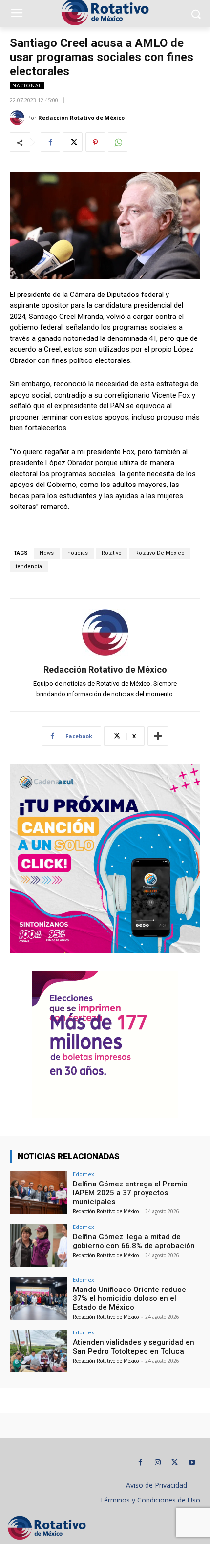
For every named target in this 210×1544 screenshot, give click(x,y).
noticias (77, 553)
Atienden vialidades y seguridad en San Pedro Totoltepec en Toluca (133, 1346)
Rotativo (112, 553)
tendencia (29, 566)
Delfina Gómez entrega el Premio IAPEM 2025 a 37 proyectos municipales (130, 1193)
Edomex (83, 1174)
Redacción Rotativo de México (81, 117)
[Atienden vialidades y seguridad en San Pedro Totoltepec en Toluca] (38, 1351)
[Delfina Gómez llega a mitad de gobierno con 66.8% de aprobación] (38, 1245)
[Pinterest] (95, 142)
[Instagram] (157, 1462)
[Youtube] (191, 1462)
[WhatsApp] (117, 142)
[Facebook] (50, 142)
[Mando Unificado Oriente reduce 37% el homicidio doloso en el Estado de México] (38, 1298)
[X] (73, 142)
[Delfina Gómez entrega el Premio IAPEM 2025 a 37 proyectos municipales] (38, 1192)
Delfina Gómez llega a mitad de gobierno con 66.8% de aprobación (134, 1241)
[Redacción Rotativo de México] (18, 117)
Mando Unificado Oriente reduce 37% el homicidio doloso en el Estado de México (129, 1298)
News (47, 553)
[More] (157, 736)
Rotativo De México (160, 553)
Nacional (27, 85)
